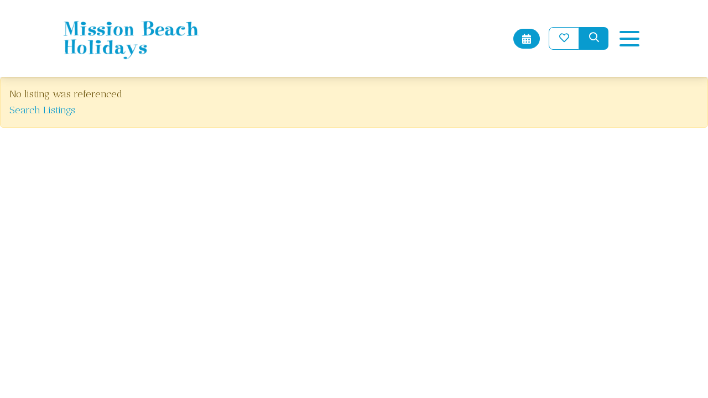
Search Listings (42, 110)
